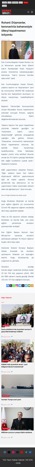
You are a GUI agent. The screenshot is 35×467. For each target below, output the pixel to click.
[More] (32, 285)
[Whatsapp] (13, 285)
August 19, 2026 (6, 371)
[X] (10, 285)
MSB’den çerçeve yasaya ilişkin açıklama (16, 432)
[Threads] (23, 285)
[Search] (28, 12)
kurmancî (15, 2)
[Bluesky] (30, 452)
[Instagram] (17, 285)
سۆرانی (4, 2)
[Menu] (32, 12)
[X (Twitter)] (9, 452)
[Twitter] (26, 285)
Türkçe (26, 2)
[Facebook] (7, 285)
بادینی (9, 2)
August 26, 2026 (6, 336)
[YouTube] (22, 452)
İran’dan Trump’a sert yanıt (11, 400)
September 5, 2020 (5, 40)
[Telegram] (20, 285)
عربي (21, 2)
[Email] (29, 285)
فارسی (4, 5)
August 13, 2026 (6, 404)
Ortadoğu (6, 325)
